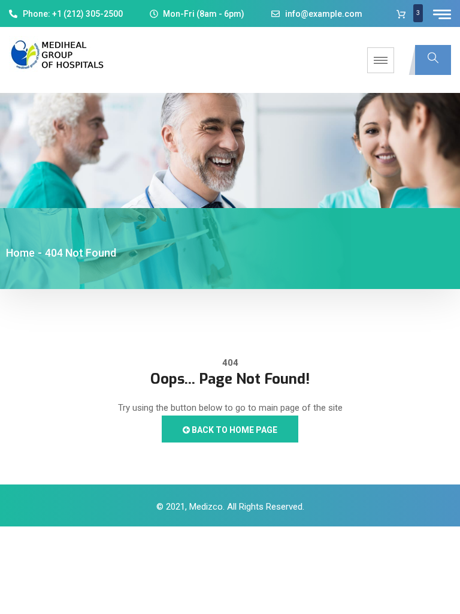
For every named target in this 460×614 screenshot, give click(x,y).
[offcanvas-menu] (442, 14)
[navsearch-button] (433, 60)
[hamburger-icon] (380, 60)
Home (20, 252)
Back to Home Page (233, 430)
